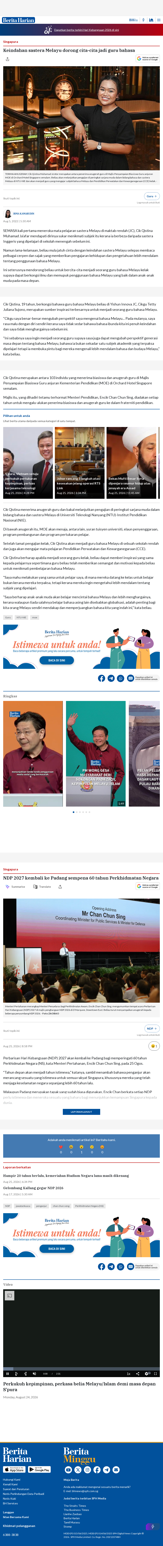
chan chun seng (61, 1205)
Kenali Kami (10, 1484)
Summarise (19, 886)
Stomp (68, 1526)
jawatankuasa (23, 1205)
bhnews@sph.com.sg (85, 1491)
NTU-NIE (21, 617)
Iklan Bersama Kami (16, 1517)
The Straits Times (75, 1505)
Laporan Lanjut (81, 1111)
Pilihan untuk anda (16, 415)
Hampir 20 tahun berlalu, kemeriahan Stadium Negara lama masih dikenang (66, 1176)
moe (34, 617)
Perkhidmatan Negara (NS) (89, 1205)
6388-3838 (10, 1534)
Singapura (10, 41)
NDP (7, 1205)
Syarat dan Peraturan (16, 1489)
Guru (8, 617)
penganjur (41, 1205)
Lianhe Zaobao (73, 1514)
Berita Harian (72, 1518)
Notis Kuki (9, 1498)
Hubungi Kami (11, 1479)
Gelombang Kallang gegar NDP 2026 (33, 1188)
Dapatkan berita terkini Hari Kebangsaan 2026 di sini (86, 30)
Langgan (8, 1512)
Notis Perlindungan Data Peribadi (23, 1493)
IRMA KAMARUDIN (23, 213)
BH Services (10, 1503)
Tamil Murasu (72, 1522)
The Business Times (76, 1510)
